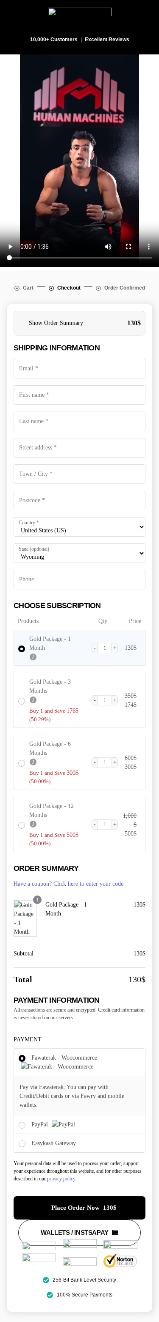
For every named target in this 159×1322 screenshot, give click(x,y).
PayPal (40, 1124)
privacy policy (61, 1179)
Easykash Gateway (53, 1143)
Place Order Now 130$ (84, 1207)
